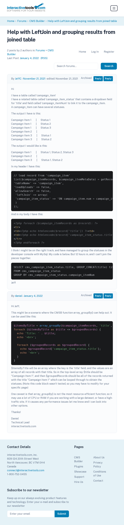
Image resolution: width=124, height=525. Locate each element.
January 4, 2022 (29, 58)
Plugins (78, 466)
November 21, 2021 (34, 78)
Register (109, 51)
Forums (21, 21)
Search (108, 66)
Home (10, 21)
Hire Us (78, 482)
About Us (98, 457)
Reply (98, 78)
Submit (61, 513)
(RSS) (44, 58)
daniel (18, 295)
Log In (95, 51)
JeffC (18, 78)
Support (79, 476)
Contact (98, 480)
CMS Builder (37, 21)
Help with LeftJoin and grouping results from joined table (82, 21)
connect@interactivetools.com (25, 470)
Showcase (80, 471)
